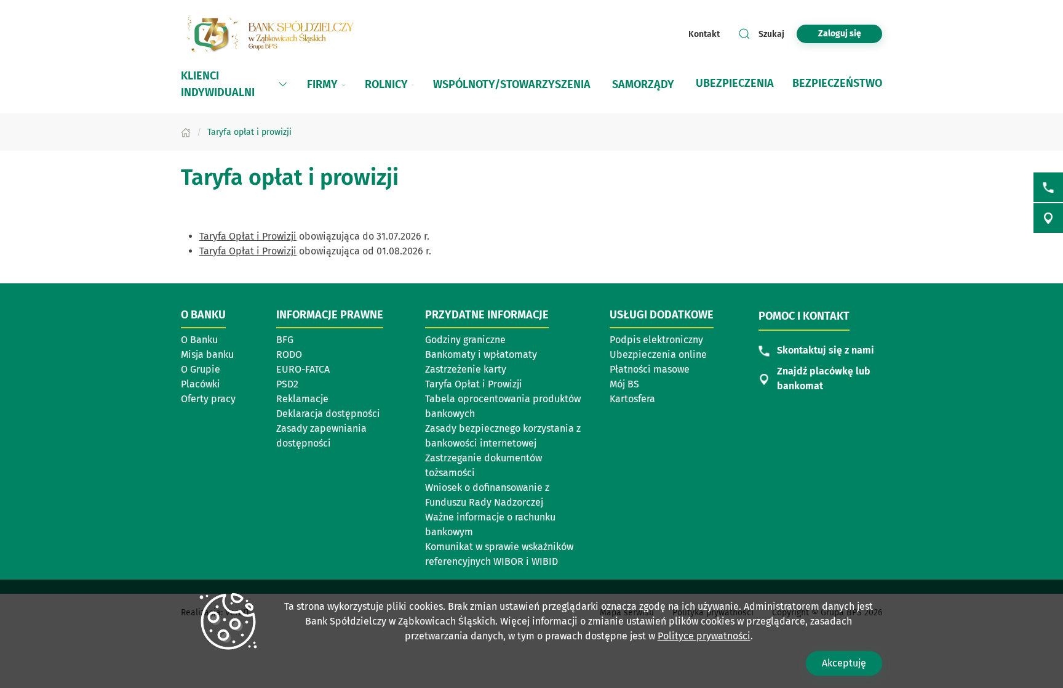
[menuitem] (235, 84)
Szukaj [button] (771, 34)
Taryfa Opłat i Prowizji (248, 236)
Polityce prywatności (704, 636)
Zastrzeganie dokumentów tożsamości (483, 465)
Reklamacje (302, 399)
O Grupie (200, 369)
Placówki (200, 384)
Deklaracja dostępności (328, 413)
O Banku (199, 340)
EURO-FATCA (303, 369)
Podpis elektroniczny (656, 340)
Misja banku (207, 354)
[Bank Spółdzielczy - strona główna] (273, 34)
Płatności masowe (650, 369)
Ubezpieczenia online (658, 354)
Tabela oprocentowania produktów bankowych (503, 406)
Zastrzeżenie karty (465, 369)
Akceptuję (844, 663)
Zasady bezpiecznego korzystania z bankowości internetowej (503, 436)
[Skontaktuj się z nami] (1048, 187)
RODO (289, 354)
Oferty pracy (208, 399)
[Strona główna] (186, 132)
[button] (283, 84)
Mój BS (624, 384)
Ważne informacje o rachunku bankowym (490, 524)
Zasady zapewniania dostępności (321, 436)
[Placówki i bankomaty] (1048, 218)
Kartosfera (632, 399)
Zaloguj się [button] (839, 33)
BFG (284, 340)
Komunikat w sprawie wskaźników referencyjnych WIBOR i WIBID (499, 554)
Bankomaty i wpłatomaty (481, 354)
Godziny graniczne (465, 340)
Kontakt (704, 34)
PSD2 (287, 384)
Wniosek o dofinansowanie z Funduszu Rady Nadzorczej (487, 495)
